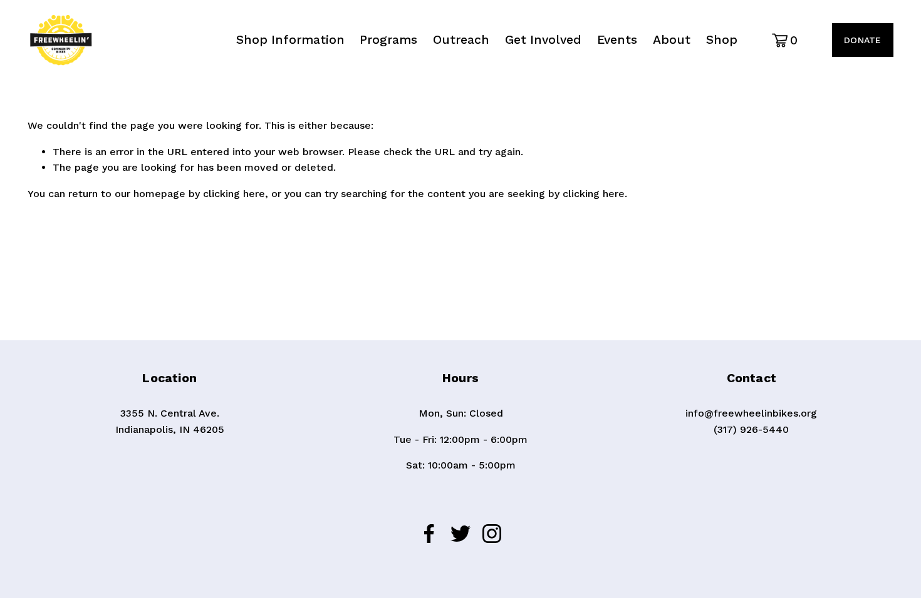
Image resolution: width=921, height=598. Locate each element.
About (671, 40)
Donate (863, 40)
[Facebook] (429, 534)
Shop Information (290, 40)
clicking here (234, 194)
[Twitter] (460, 534)
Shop (721, 40)
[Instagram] (492, 534)
